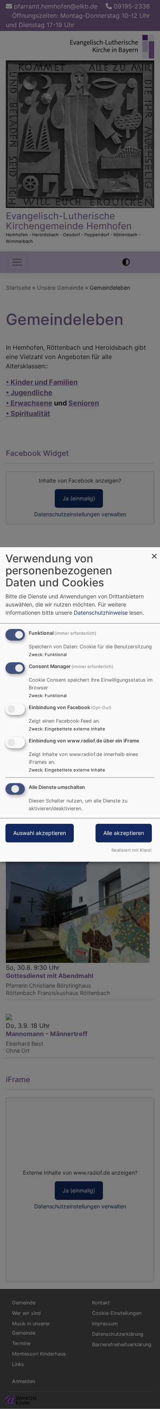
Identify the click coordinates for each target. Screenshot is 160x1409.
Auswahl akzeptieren (39, 833)
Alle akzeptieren (123, 833)
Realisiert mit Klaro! (131, 850)
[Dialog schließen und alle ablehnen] (154, 552)
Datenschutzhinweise (101, 612)
